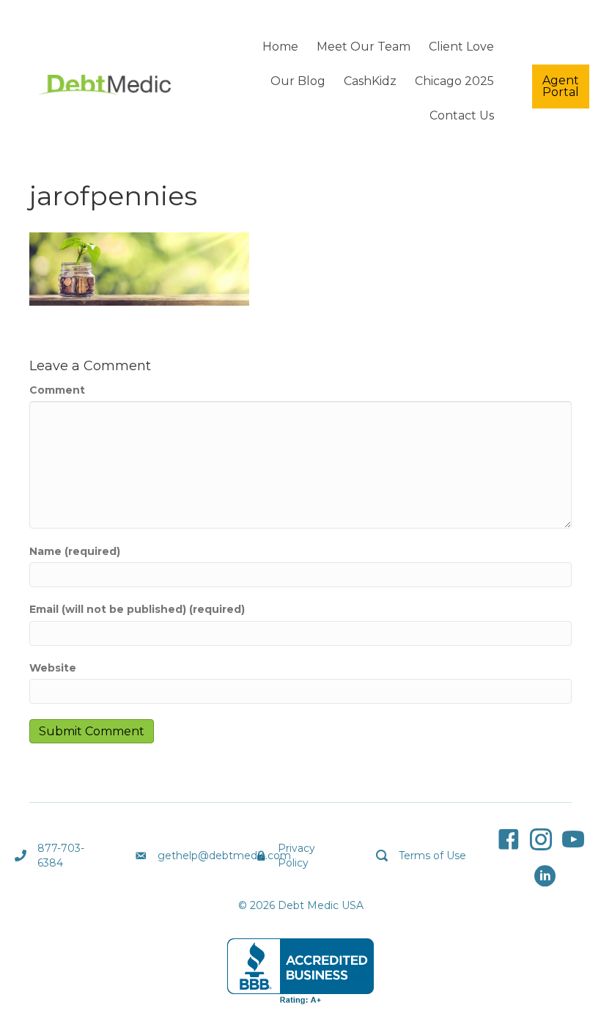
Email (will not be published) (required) (137, 609)
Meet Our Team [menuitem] (363, 47)
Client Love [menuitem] (461, 47)
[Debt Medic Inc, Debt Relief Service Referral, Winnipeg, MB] (300, 971)
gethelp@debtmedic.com (224, 855)
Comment (57, 390)
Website (52, 667)
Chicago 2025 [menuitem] (454, 81)
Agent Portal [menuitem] (560, 86)
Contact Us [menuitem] (461, 115)
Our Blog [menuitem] (297, 81)
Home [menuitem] (280, 47)
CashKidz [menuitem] (370, 81)
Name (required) (74, 551)
